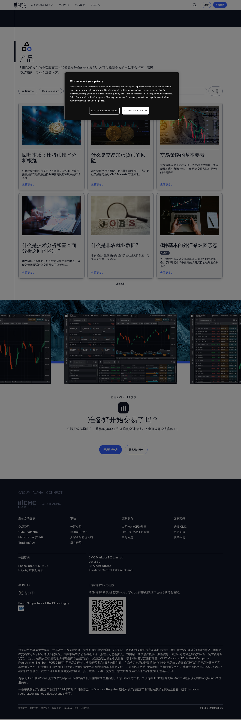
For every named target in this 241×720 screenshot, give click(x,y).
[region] (121, 96)
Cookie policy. (98, 100)
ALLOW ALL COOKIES (135, 110)
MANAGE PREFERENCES (104, 110)
